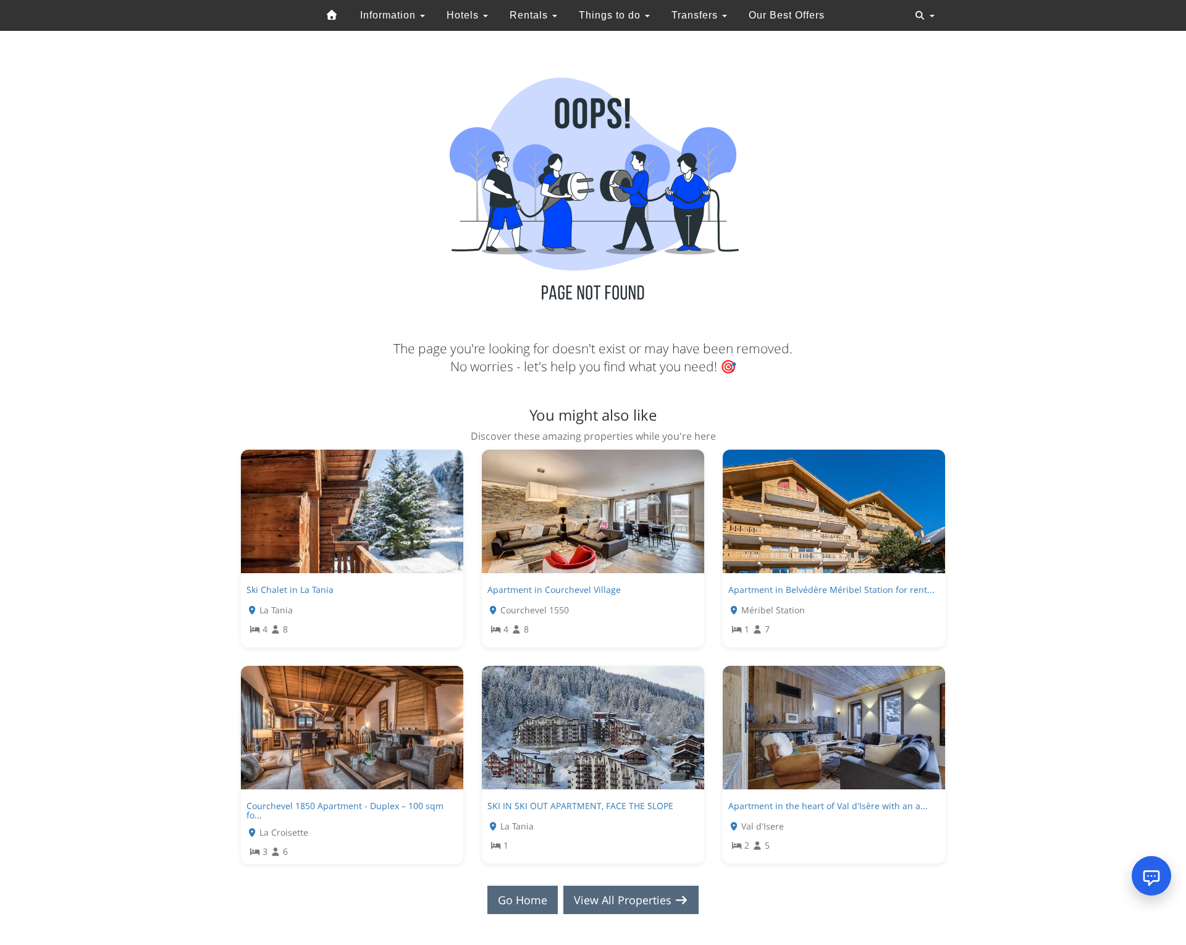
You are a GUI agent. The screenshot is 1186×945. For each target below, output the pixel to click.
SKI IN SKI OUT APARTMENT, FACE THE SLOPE (580, 806)
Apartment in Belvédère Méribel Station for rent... (831, 589)
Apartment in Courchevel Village (554, 589)
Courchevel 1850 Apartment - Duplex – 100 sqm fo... (345, 810)
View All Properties (624, 899)
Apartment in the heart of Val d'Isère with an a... (828, 806)
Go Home (522, 899)
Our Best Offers (787, 15)
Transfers (696, 15)
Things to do (611, 15)
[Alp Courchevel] (332, 15)
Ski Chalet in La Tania (290, 589)
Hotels (464, 15)
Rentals (530, 15)
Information (389, 15)
